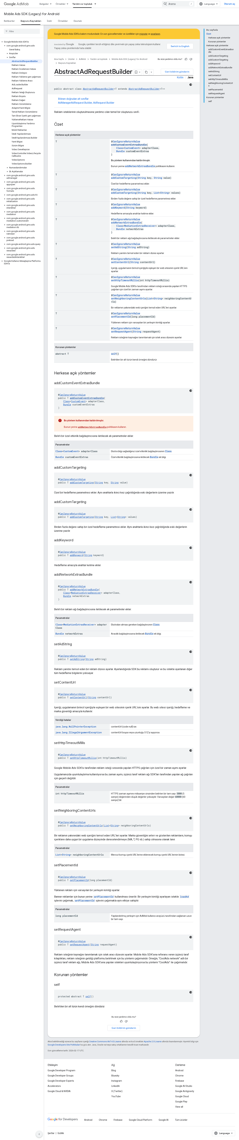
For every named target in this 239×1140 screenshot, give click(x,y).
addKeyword (118, 207)
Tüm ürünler (181, 1120)
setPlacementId (120, 316)
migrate (143, 34)
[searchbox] (22, 31)
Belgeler (44, 3)
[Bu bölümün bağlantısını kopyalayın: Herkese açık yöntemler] (99, 373)
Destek (78, 20)
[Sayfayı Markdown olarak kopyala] (146, 72)
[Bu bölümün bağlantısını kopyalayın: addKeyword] (76, 540)
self (113, 353)
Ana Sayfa (59, 59)
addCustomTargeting (123, 177)
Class (119, 148)
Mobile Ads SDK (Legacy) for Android (31, 14)
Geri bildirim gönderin (177, 71)
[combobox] (178, 4)
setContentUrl (120, 262)
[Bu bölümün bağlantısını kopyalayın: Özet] (66, 125)
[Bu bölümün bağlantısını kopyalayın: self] (63, 985)
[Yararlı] (186, 59)
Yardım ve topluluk (82, 3)
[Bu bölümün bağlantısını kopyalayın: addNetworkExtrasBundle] (96, 575)
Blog (113, 1070)
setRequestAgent (121, 331)
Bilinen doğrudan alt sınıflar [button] (86, 100)
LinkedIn (115, 1086)
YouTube (116, 1096)
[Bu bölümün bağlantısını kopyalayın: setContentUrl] (79, 683)
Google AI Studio (183, 1086)
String (142, 177)
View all (179, 1106)
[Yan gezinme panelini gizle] (39, 1134)
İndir (49, 20)
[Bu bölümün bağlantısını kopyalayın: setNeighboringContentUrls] (99, 811)
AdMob (23, 4)
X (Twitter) (116, 1091)
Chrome (179, 1075)
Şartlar (51, 1133)
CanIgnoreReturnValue (126, 141)
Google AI (163, 1120)
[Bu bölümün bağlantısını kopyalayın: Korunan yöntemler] (91, 975)
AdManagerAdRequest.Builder (75, 102)
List (156, 192)
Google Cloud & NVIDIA (59, 1091)
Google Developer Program (61, 1070)
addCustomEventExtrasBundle (129, 144)
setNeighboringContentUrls (128, 298)
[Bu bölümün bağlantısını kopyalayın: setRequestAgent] (84, 930)
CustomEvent (131, 148)
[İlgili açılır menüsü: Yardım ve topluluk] (96, 4)
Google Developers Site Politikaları (64, 1045)
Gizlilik (61, 1133)
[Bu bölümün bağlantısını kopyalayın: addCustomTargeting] (89, 468)
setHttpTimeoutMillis (124, 280)
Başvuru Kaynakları (31, 20)
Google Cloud (182, 1096)
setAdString (118, 247)
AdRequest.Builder (103, 102)
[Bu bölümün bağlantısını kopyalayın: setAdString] (75, 644)
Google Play (181, 1101)
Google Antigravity (184, 1091)
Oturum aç (229, 4)
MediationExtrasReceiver (139, 225)
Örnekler (61, 3)
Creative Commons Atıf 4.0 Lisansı (105, 1041)
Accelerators (54, 1086)
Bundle (120, 151)
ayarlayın (155, 34)
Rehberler (9, 20)
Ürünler (71, 59)
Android (179, 1070)
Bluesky (115, 1075)
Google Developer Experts (61, 1081)
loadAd (184, 896)
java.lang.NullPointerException (75, 726)
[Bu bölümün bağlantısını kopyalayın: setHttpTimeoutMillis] (88, 743)
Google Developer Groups (60, 1075)
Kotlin (180, 77)
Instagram (116, 1081)
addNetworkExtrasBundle (140, 166)
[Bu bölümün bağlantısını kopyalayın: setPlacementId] (81, 865)
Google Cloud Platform (140, 1120)
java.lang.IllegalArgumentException (78, 732)
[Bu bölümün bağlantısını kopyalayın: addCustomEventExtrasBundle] (103, 383)
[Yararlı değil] (190, 59)
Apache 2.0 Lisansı (153, 1041)
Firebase (179, 1081)
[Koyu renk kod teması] (190, 84)
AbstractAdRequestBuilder (98, 88)
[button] (21, 42)
